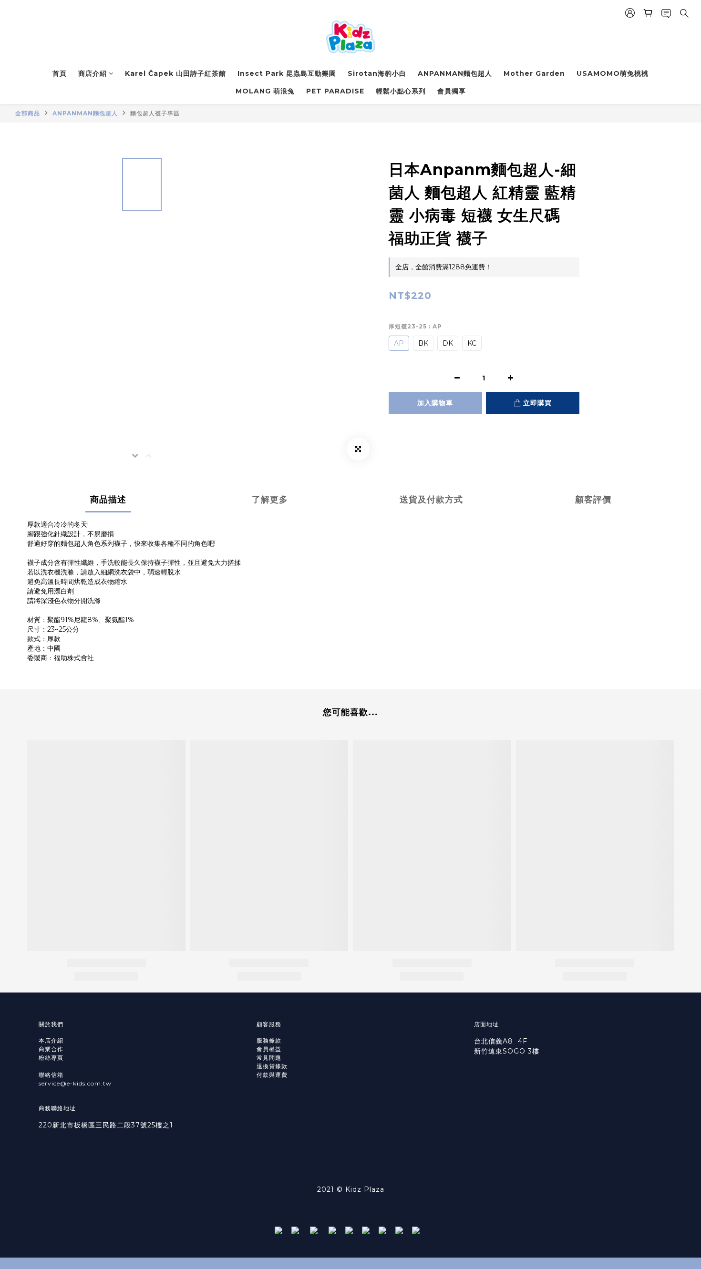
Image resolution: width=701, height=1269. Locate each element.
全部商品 (27, 113)
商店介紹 (92, 73)
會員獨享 (451, 91)
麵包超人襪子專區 (155, 113)
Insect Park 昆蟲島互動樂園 (286, 73)
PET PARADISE (335, 91)
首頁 (59, 73)
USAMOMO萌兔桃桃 (613, 73)
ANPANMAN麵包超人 (455, 73)
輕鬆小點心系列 (401, 91)
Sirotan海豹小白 (377, 73)
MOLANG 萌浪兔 (265, 91)
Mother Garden (534, 73)
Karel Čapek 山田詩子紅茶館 (175, 73)
